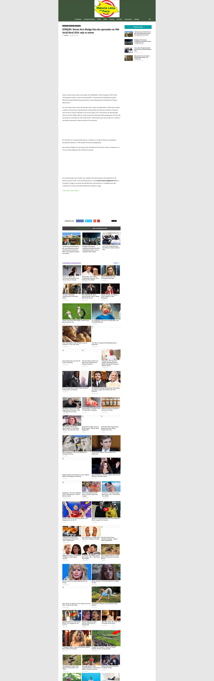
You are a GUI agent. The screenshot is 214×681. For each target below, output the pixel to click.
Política (119, 19)
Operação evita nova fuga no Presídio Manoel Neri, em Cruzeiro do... (142, 57)
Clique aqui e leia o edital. (70, 190)
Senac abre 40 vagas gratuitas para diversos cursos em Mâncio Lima (111, 247)
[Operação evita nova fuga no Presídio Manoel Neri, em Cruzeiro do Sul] (129, 58)
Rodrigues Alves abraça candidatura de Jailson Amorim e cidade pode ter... (142, 41)
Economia (78, 19)
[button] (150, 19)
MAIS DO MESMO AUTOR (100, 228)
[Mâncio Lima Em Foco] (107, 8)
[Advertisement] (91, 86)
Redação (66, 35)
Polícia (112, 19)
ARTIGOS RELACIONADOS (83, 228)
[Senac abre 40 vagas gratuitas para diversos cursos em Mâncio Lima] (111, 239)
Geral (105, 19)
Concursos (128, 19)
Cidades (136, 19)
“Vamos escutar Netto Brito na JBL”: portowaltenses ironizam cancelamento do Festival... (142, 33)
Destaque (72, 25)
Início (99, 19)
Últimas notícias (89, 19)
